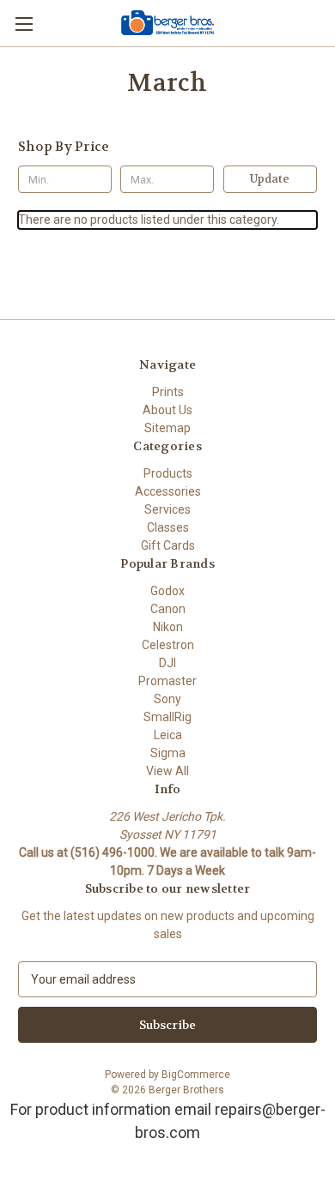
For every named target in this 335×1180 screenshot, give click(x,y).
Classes (168, 527)
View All (167, 771)
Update (269, 179)
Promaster (167, 681)
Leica (168, 735)
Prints (168, 392)
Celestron (168, 645)
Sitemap (167, 428)
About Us (167, 410)
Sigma (168, 753)
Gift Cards (168, 545)
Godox (167, 591)
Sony (167, 699)
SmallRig (167, 717)
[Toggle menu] (23, 23)
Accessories (168, 491)
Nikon (168, 627)
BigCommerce (195, 1075)
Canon (168, 609)
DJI (167, 663)
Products (167, 473)
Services (167, 509)
